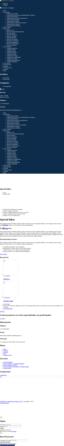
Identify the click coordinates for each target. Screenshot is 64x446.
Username (2, 424)
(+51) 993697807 (4, 103)
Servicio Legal (8, 301)
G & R (21, 401)
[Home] (2, 89)
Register (14, 431)
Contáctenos (3, 375)
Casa (4, 192)
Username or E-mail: (5, 440)
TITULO (6, 279)
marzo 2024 (6, 79)
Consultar (2, 318)
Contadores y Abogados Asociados (9, 401)
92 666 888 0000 (7, 308)
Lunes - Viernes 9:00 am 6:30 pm (4, 96)
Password (2, 426)
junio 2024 (6, 77)
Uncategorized (7, 86)
